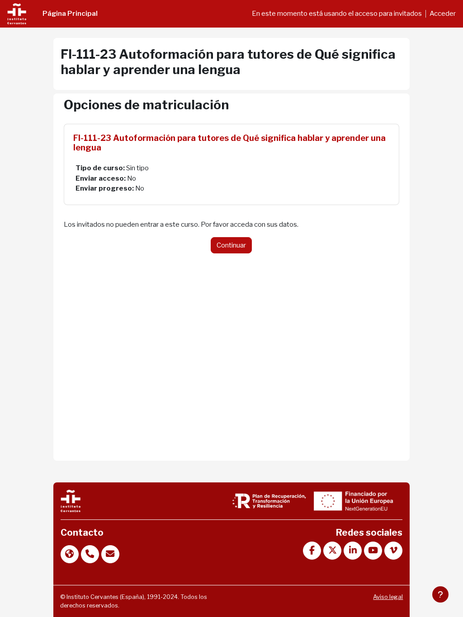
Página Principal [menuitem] (70, 13)
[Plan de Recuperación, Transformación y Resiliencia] (269, 500)
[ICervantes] (70, 500)
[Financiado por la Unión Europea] (352, 500)
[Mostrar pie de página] (440, 594)
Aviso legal (388, 597)
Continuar (231, 245)
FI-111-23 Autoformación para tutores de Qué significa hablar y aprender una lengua (229, 143)
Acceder (443, 13)
